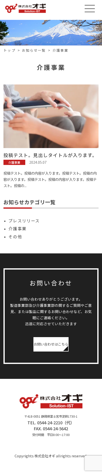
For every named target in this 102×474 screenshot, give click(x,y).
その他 (15, 236)
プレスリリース (23, 221)
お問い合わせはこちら (51, 344)
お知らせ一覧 (34, 50)
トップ (9, 50)
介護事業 (60, 50)
